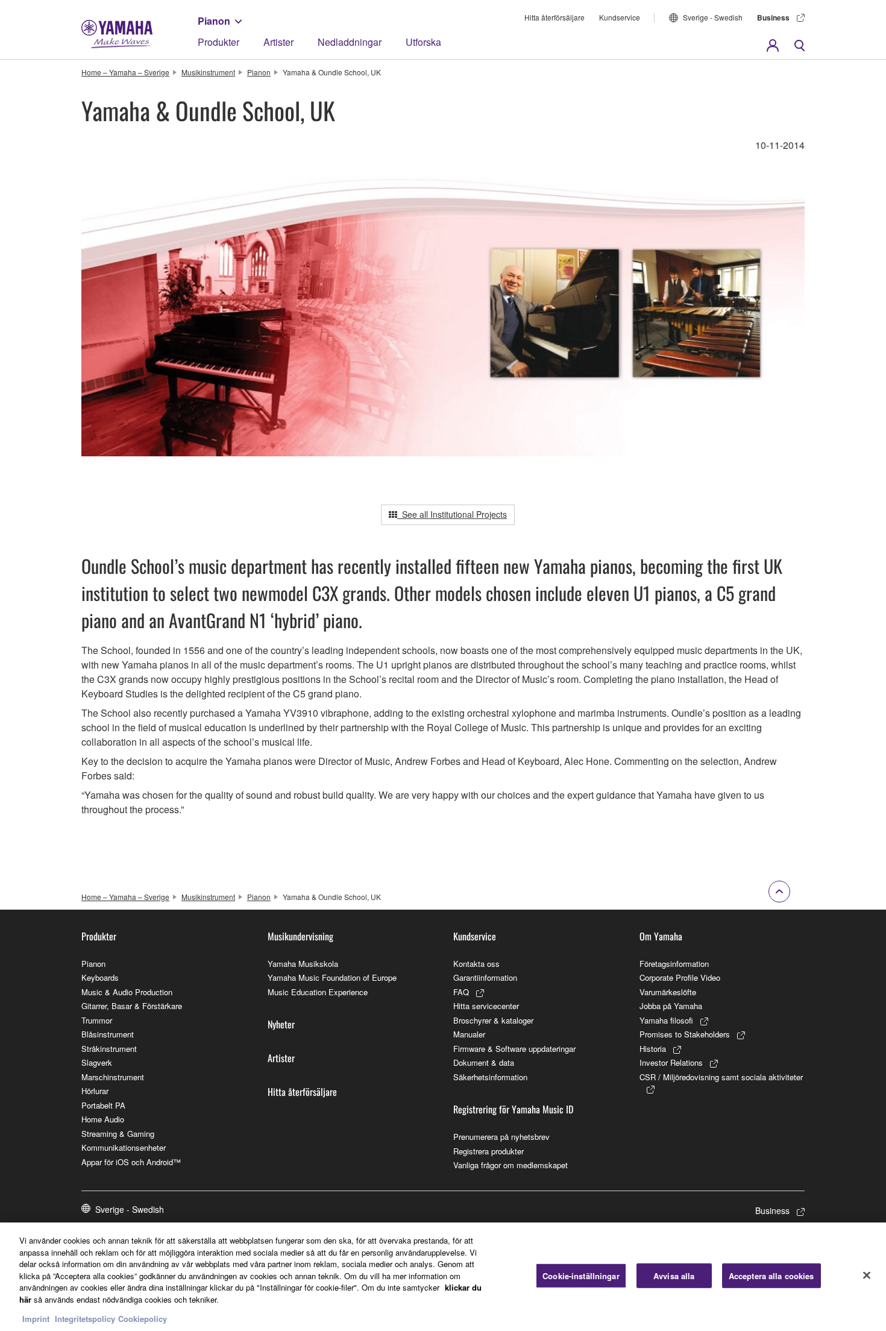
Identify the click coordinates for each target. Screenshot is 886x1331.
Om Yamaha (660, 936)
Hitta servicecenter (486, 1006)
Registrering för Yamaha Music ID (513, 1109)
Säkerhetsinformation (490, 1077)
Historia (652, 1048)
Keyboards (100, 977)
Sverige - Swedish (713, 17)
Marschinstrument (112, 1077)
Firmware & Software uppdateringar (514, 1048)
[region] (443, 1276)
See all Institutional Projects (452, 514)
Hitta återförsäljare (554, 17)
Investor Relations (671, 1062)
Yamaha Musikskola (303, 963)
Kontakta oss (476, 963)
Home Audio (102, 1119)
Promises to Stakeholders (684, 1034)
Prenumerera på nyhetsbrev (501, 1136)
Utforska (423, 42)
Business (773, 17)
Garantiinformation (485, 977)
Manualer (469, 1034)
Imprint (35, 1318)
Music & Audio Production (126, 992)
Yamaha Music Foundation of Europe (332, 977)
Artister (278, 42)
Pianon (214, 21)
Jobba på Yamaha (670, 1006)
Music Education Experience (318, 992)
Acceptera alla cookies (771, 1276)
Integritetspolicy (85, 1318)
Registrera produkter (488, 1151)
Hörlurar (94, 1091)
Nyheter (281, 1024)
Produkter (218, 42)
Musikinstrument (208, 72)
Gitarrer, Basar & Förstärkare (131, 1006)
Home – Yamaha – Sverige (125, 72)
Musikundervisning (300, 936)
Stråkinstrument (109, 1048)
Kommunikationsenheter (123, 1147)
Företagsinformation (674, 963)
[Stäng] (866, 1275)
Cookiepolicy (142, 1318)
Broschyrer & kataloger (493, 1020)
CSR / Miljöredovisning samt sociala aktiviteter (721, 1077)
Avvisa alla (673, 1276)
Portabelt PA (103, 1105)
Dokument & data (483, 1062)
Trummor (96, 1020)
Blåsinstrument (107, 1034)
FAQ (461, 992)
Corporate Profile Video (679, 977)
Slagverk (96, 1062)
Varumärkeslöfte (667, 992)
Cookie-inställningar (581, 1276)
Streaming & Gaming (117, 1133)
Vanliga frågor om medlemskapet (510, 1165)
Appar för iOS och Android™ (131, 1162)
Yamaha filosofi (666, 1020)
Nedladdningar (350, 42)
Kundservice (619, 17)
